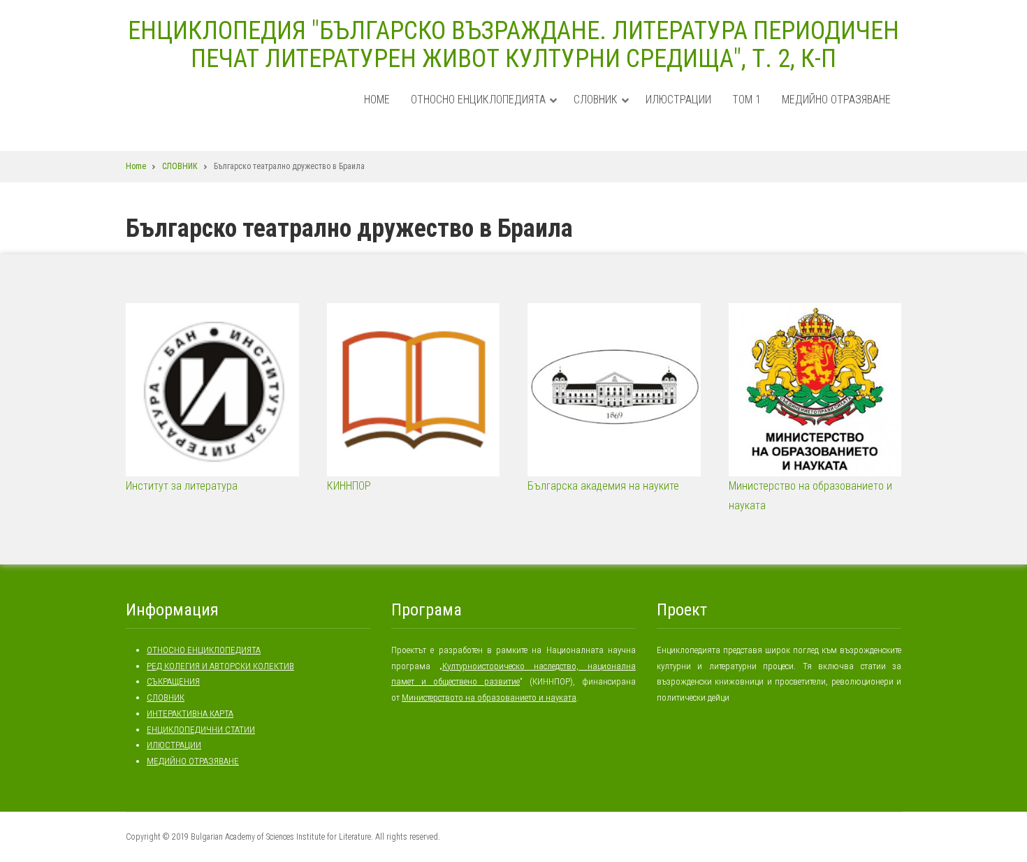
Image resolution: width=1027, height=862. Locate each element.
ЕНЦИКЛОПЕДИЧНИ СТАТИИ (201, 729)
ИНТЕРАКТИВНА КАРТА (190, 713)
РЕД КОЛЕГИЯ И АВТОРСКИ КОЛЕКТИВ (220, 666)
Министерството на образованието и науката (489, 697)
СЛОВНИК (601, 113)
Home (377, 99)
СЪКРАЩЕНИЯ (173, 681)
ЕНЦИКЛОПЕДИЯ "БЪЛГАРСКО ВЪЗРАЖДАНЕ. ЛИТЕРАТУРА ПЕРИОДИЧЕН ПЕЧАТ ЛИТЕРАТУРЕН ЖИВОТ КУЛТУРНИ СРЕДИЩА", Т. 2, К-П (513, 44)
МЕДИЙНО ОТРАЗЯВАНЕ (836, 99)
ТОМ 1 (746, 99)
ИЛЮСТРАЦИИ (678, 99)
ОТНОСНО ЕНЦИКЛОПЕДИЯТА (484, 113)
